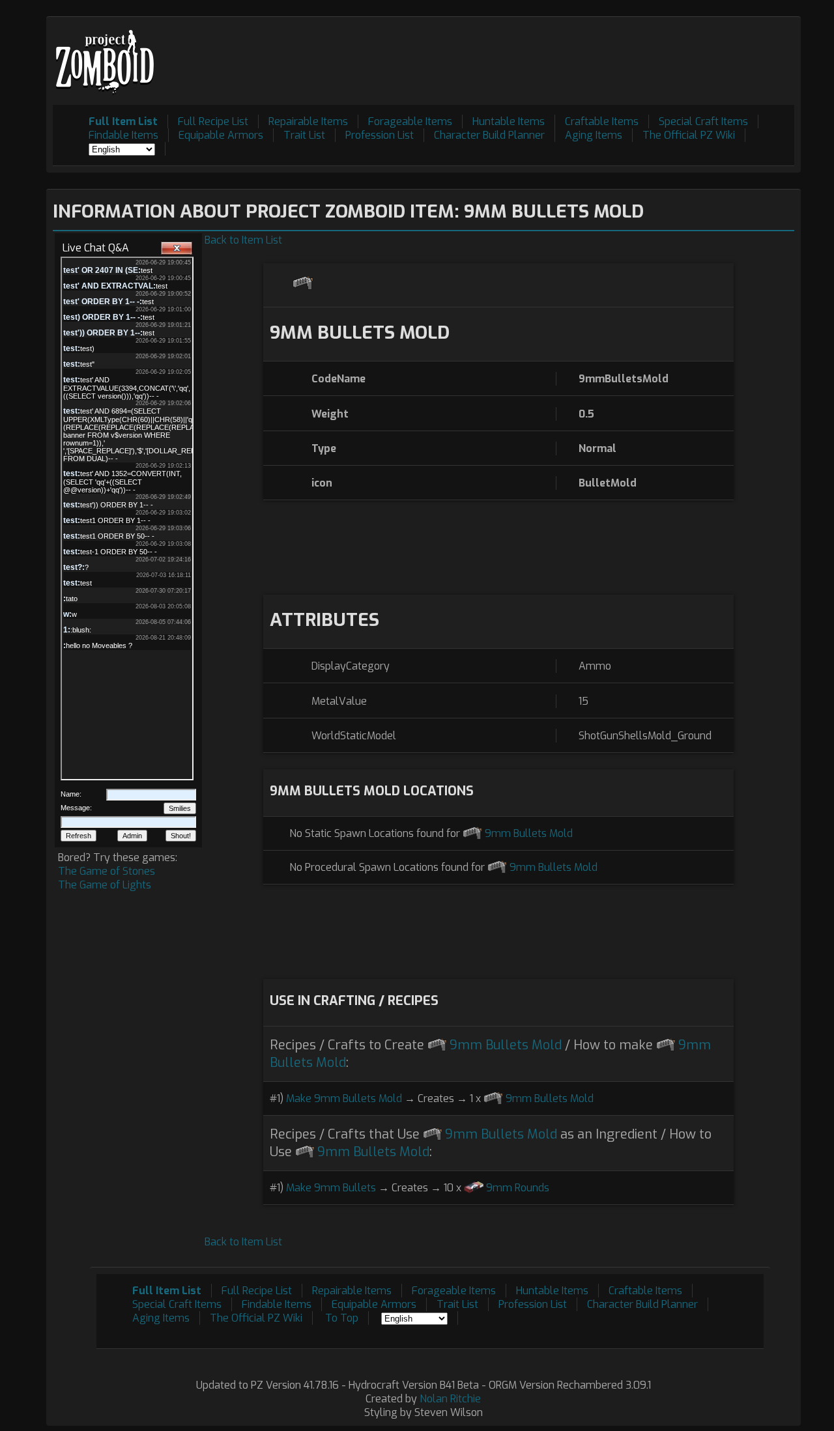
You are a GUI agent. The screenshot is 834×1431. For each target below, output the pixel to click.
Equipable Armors (221, 135)
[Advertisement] (557, 52)
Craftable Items (602, 121)
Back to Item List (243, 240)
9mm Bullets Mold (529, 833)
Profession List (379, 135)
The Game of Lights (104, 885)
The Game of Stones (106, 871)
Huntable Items (508, 121)
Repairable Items (308, 121)
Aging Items (593, 135)
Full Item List (123, 121)
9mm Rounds (517, 1188)
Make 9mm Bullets (331, 1188)
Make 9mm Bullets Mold (344, 1098)
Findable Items (123, 135)
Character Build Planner (489, 135)
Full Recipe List (213, 121)
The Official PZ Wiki (688, 135)
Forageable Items (410, 121)
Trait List (304, 135)
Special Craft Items (703, 121)
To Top (341, 1318)
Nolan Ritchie (450, 1399)
